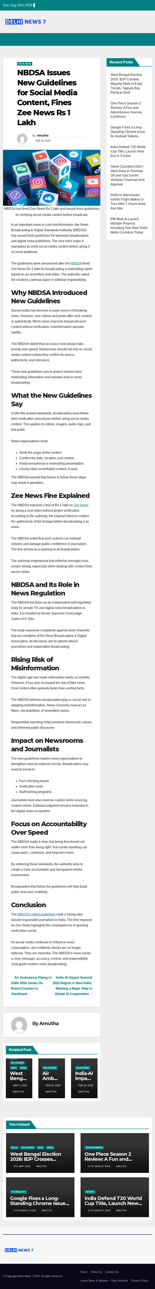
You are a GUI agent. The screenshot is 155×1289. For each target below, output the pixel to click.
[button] (140, 39)
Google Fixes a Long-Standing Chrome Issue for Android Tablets (128, 132)
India (14, 1068)
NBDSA (76, 263)
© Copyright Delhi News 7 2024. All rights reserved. (33, 1276)
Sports (90, 1192)
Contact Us (112, 1271)
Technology (18, 1192)
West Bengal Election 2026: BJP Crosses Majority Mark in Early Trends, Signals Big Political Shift (126, 83)
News (23, 1068)
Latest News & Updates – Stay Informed (104, 1280)
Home (84, 1271)
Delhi (14, 1147)
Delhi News (24, 64)
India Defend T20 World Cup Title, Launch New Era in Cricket (128, 151)
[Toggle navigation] (148, 39)
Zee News (81, 505)
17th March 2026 (99, 1166)
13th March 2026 (99, 1210)
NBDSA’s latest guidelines (37, 914)
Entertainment (94, 1147)
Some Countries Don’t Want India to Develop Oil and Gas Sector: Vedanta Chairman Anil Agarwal (128, 175)
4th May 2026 (22, 1166)
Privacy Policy (139, 1280)
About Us (96, 1271)
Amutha (42, 135)
